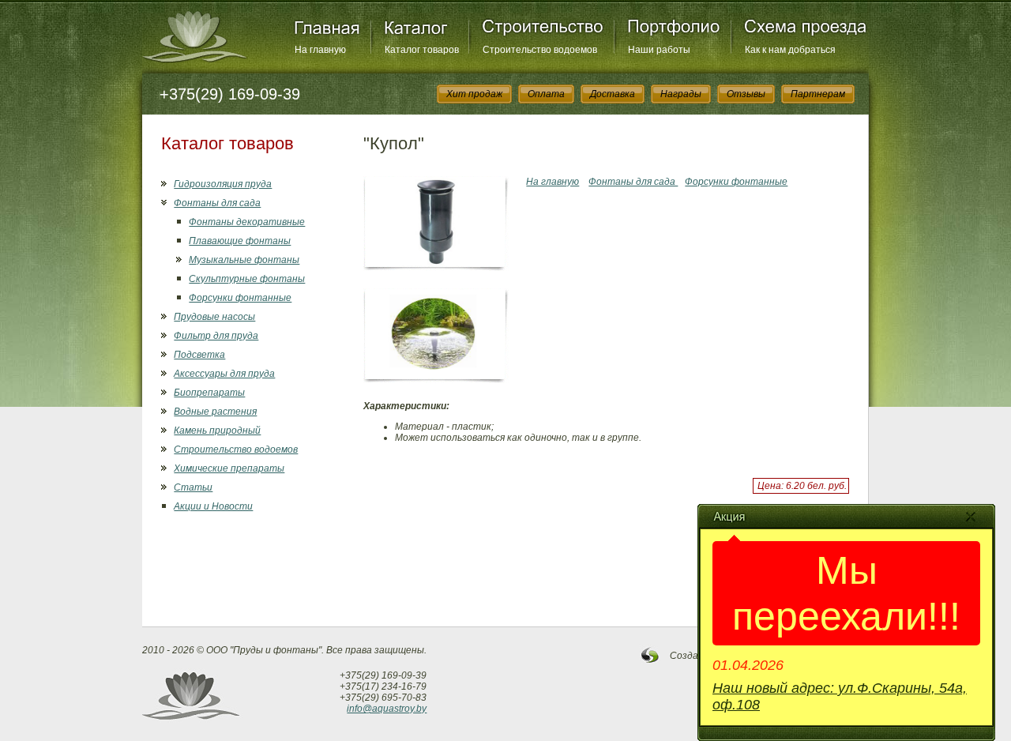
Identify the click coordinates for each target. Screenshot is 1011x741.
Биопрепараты (209, 392)
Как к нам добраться (790, 49)
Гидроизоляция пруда (223, 184)
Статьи (193, 487)
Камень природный (217, 430)
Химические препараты (229, 468)
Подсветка (199, 354)
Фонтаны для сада (217, 203)
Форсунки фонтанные (240, 297)
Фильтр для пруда (216, 335)
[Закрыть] (970, 516)
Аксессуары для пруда (224, 373)
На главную (320, 49)
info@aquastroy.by (387, 708)
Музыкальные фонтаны (244, 259)
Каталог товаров (422, 49)
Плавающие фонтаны (240, 240)
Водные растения (215, 411)
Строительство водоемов (540, 49)
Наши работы (659, 49)
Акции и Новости (213, 506)
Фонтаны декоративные (247, 222)
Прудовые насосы (214, 316)
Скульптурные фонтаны (247, 278)
